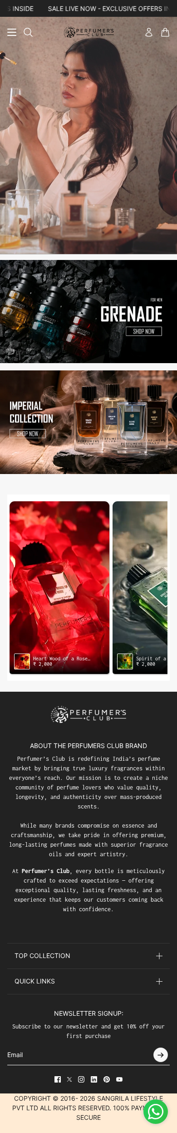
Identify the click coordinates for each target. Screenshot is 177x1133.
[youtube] (119, 1079)
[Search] (28, 32)
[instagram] (81, 1079)
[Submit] (160, 1055)
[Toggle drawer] (11, 32)
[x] (69, 1079)
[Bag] (165, 32)
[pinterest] (107, 1079)
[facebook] (58, 1079)
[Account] (148, 32)
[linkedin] (94, 1079)
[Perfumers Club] (88, 32)
